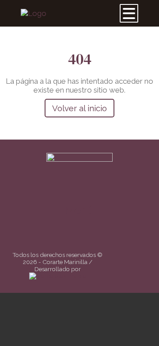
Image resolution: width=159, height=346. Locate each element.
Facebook (74, 237)
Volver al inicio (79, 108)
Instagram (87, 237)
